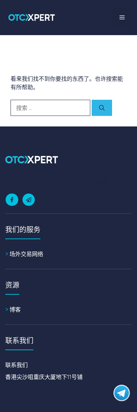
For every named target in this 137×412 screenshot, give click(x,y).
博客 (15, 309)
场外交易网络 (26, 253)
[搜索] (102, 108)
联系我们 (16, 364)
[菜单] (122, 17)
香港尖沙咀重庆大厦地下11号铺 (44, 376)
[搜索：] (51, 107)
